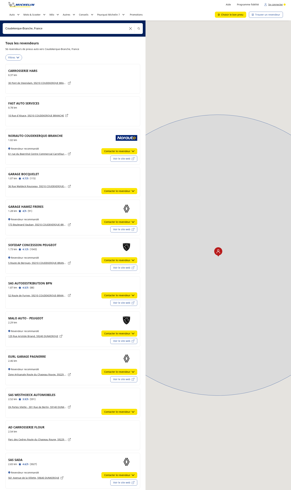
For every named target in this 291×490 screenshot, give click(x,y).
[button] (130, 28)
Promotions (136, 14)
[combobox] (73, 28)
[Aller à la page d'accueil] (21, 5)
